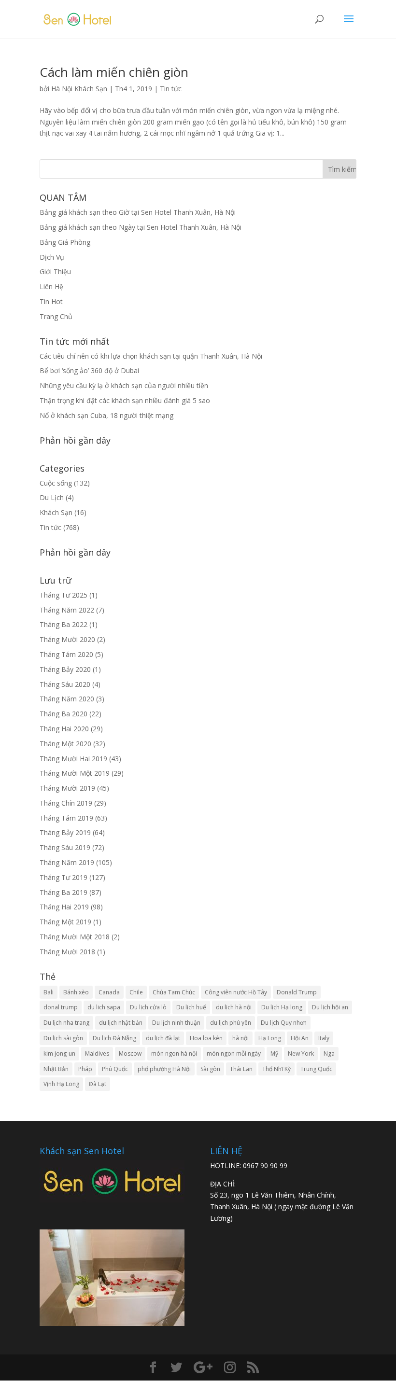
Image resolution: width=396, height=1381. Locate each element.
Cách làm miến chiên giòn (114, 72)
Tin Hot (51, 301)
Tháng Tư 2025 (63, 595)
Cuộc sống (56, 483)
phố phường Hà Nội (164, 1069)
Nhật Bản (56, 1069)
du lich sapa (103, 1007)
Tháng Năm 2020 (67, 698)
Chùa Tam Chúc (174, 992)
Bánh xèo (76, 992)
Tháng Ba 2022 (63, 624)
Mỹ (274, 1053)
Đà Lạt (97, 1084)
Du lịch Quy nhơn (284, 1022)
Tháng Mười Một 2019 (75, 773)
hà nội (240, 1038)
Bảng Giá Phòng (65, 242)
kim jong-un (59, 1053)
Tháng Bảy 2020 (65, 669)
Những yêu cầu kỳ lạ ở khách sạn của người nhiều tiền (124, 385)
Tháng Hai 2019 (64, 906)
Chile (136, 992)
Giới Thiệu (55, 271)
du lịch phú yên (230, 1022)
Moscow (130, 1053)
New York (301, 1053)
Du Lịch (52, 497)
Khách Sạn (56, 512)
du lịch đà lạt (163, 1038)
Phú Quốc (115, 1069)
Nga (329, 1053)
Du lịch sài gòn (63, 1038)
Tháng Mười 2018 (67, 951)
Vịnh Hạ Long (61, 1084)
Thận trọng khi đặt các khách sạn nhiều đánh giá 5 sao (125, 400)
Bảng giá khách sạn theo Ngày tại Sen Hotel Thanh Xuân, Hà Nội (140, 227)
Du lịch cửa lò (148, 1007)
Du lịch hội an (330, 1007)
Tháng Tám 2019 (66, 818)
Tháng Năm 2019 (67, 862)
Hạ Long (269, 1038)
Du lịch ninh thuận (176, 1022)
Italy (323, 1038)
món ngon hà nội (174, 1053)
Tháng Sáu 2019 (65, 847)
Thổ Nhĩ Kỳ (276, 1069)
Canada (109, 992)
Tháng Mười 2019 (67, 788)
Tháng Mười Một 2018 (75, 936)
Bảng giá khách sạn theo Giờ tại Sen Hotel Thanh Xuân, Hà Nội (138, 212)
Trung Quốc (316, 1069)
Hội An (300, 1038)
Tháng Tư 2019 (63, 877)
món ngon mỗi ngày (234, 1053)
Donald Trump (297, 992)
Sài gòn (210, 1069)
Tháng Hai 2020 (64, 728)
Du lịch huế (191, 1007)
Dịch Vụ (52, 257)
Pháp (85, 1069)
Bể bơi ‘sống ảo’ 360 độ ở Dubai (89, 370)
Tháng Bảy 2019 (65, 832)
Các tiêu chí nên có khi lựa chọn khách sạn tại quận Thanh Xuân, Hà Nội (151, 356)
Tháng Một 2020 (65, 743)
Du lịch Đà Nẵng (114, 1038)
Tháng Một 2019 (65, 921)
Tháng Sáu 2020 (65, 684)
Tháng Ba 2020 (63, 713)
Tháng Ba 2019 (63, 892)
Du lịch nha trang (66, 1022)
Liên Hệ (51, 286)
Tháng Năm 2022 (67, 609)
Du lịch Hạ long (281, 1007)
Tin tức (171, 88)
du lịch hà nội (234, 1007)
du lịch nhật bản (120, 1022)
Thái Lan (241, 1069)
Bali (48, 992)
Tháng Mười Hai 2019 (73, 758)
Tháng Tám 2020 (66, 654)
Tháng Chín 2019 (66, 803)
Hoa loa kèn (206, 1038)
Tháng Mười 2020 (67, 639)
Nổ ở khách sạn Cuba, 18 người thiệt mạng (106, 415)
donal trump (60, 1007)
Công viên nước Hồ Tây (236, 992)
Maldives (97, 1053)
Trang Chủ (56, 316)
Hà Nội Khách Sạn (79, 88)
